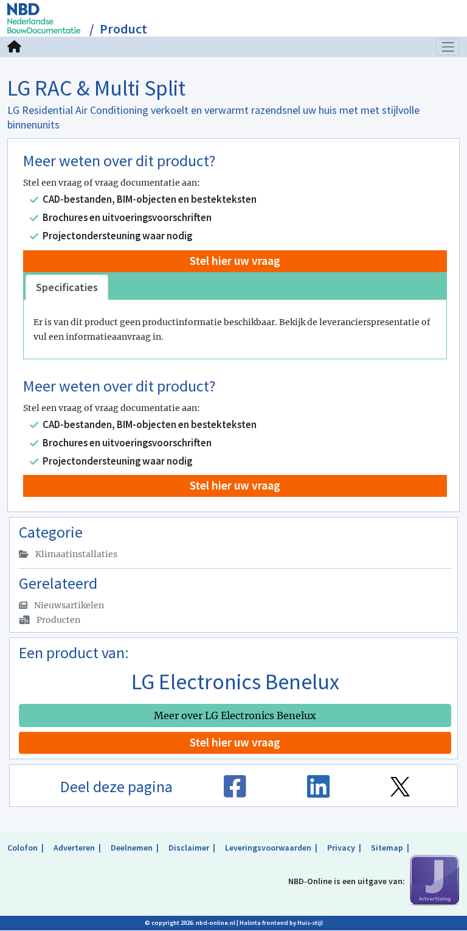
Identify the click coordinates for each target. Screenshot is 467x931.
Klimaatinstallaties (75, 554)
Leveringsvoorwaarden (268, 847)
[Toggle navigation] (448, 46)
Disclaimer (188, 847)
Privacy (341, 847)
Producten (57, 619)
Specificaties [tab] (67, 287)
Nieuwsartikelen (68, 605)
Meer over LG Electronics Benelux (235, 715)
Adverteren (74, 847)
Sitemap (387, 847)
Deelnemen (132, 847)
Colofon (22, 847)
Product (123, 29)
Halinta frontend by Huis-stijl (281, 923)
